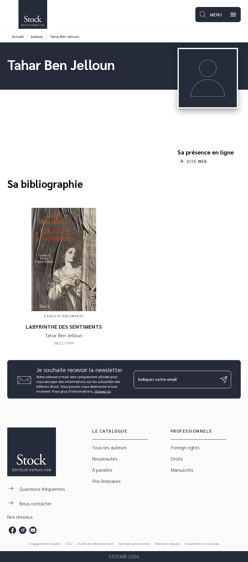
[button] (193, 161)
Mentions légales (167, 543)
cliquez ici (102, 391)
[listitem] (12, 530)
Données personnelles (134, 543)
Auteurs (37, 36)
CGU (69, 543)
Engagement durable (45, 543)
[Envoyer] (224, 379)
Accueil (18, 36)
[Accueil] (32, 14)
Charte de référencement (95, 543)
